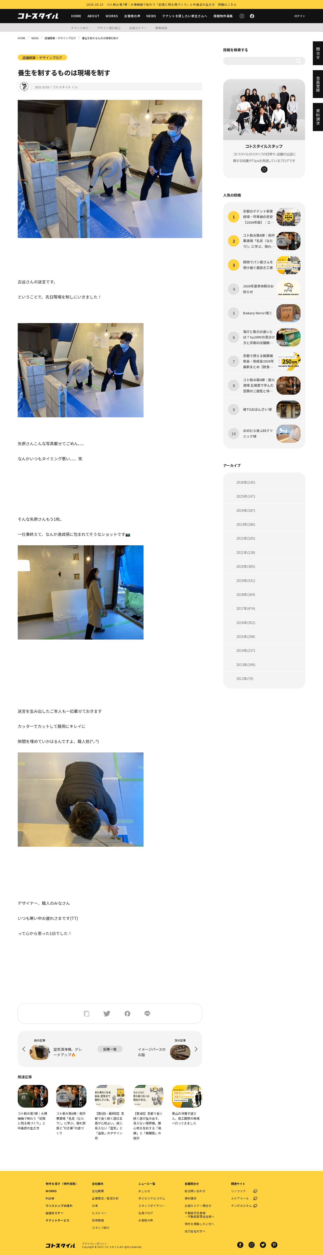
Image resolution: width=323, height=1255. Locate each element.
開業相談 (161, 28)
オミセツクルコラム (151, 1198)
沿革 (95, 1206)
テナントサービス (58, 1220)
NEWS (151, 16)
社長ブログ (145, 1213)
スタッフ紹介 (101, 1227)
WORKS (112, 16)
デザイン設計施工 (109, 28)
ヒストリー (99, 1213)
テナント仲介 (80, 28)
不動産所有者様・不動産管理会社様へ (199, 1214)
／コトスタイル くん (63, 87)
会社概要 (98, 1191)
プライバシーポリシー (94, 1243)
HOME (76, 16)
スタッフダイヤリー (151, 1206)
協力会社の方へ (195, 1231)
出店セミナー (138, 28)
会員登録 (318, 84)
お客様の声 (132, 16)
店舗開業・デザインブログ (60, 38)
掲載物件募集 (223, 16)
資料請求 (190, 1198)
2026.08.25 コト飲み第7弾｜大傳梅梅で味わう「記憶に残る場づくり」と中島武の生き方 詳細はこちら (161, 4)
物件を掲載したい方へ (199, 1224)
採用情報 (98, 1220)
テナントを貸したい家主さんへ (184, 16)
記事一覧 (110, 1049)
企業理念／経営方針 (105, 1198)
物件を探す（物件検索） (62, 1184)
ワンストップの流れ (59, 1206)
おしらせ (144, 1191)
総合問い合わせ (195, 1191)
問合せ (318, 53)
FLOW (50, 1198)
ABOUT (93, 16)
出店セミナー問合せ (198, 1206)
